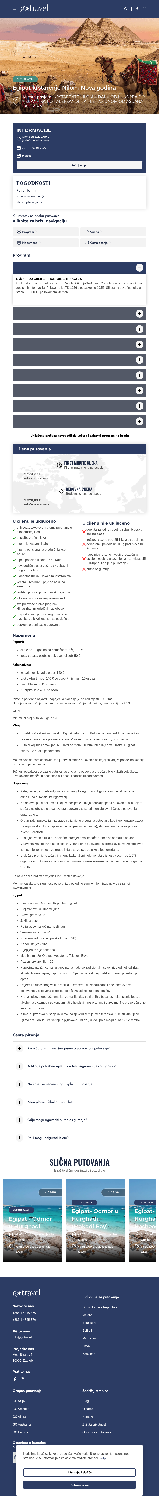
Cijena (94, 232)
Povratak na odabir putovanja (38, 215)
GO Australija (22, 1424)
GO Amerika (21, 1409)
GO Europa (20, 1432)
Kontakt (87, 1416)
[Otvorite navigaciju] (14, 9)
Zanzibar (88, 1354)
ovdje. (103, 1458)
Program (28, 232)
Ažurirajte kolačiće (80, 1472)
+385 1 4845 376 (24, 1319)
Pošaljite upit (79, 165)
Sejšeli (87, 1330)
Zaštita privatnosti (94, 1424)
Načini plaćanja (27, 202)
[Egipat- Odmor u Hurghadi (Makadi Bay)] (95, 1220)
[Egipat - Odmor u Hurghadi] (32, 1220)
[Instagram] (144, 9)
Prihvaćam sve (80, 1485)
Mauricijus (89, 1338)
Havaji (86, 1346)
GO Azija (19, 1401)
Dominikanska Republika (99, 1307)
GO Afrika (19, 1416)
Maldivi (87, 1315)
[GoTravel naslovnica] (45, 1293)
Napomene (30, 242)
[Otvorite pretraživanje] (126, 9)
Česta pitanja (99, 242)
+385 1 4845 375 (24, 1313)
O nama (87, 1409)
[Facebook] (137, 9)
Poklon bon (24, 190)
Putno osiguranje (28, 196)
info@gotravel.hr (24, 1337)
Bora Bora (89, 1322)
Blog (85, 1401)
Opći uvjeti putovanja (96, 1432)
